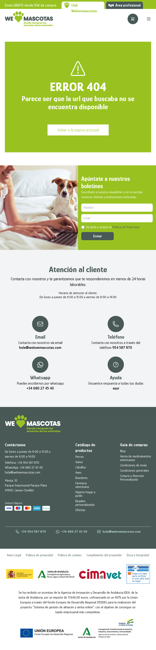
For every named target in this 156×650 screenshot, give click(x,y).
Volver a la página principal (78, 130)
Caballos (80, 467)
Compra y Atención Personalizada (132, 477)
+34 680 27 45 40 (31, 467)
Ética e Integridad (138, 555)
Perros (79, 457)
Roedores (81, 478)
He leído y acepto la (112, 227)
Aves (78, 472)
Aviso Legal (14, 555)
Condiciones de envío (133, 465)
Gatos (79, 462)
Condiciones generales (134, 470)
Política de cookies (70, 555)
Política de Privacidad (125, 227)
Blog (123, 451)
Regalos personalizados (85, 503)
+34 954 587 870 (28, 463)
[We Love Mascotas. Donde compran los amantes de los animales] (33, 423)
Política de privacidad (39, 555)
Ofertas (80, 510)
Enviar (97, 236)
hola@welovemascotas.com (22, 472)
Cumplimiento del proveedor (104, 555)
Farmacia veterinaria (82, 485)
